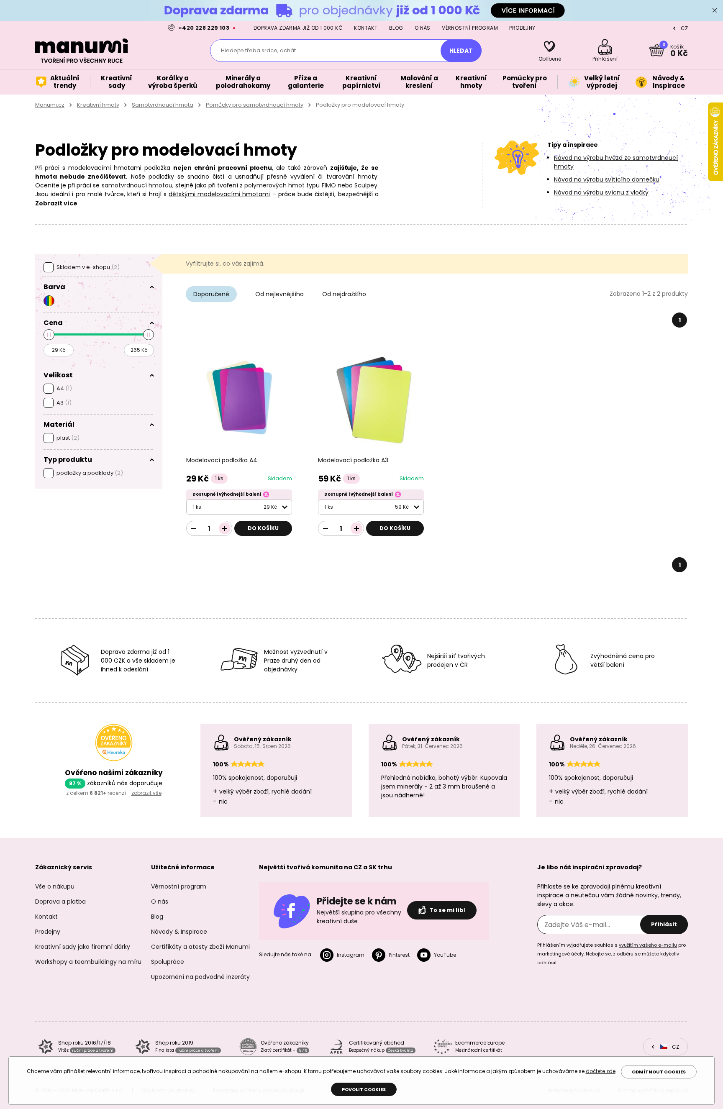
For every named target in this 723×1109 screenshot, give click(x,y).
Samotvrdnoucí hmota (162, 105)
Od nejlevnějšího (279, 294)
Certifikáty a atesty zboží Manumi (200, 947)
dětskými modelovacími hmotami (219, 194)
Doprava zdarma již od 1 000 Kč (298, 27)
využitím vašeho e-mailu (648, 945)
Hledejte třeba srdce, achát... (260, 50)
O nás (423, 27)
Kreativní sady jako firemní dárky (82, 947)
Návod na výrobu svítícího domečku (606, 179)
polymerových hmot (274, 185)
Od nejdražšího (344, 294)
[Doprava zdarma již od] (361, 10)
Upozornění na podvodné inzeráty (200, 977)
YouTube (445, 954)
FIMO (329, 185)
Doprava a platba (60, 901)
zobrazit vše (146, 793)
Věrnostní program (470, 27)
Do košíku (263, 528)
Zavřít (714, 10)
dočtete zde (600, 1071)
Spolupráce (167, 962)
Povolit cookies (364, 1089)
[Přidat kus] (225, 528)
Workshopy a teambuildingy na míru (88, 962)
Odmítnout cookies (659, 1071)
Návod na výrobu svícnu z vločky (601, 192)
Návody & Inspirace (179, 931)
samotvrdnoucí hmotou (137, 185)
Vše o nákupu (54, 886)
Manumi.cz (49, 105)
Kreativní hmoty (98, 105)
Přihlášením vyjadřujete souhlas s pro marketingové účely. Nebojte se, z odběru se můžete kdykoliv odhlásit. (611, 954)
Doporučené (211, 294)
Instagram (350, 954)
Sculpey (365, 185)
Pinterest (399, 954)
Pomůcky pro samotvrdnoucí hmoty (254, 105)
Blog (396, 27)
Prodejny (522, 27)
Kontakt (365, 27)
